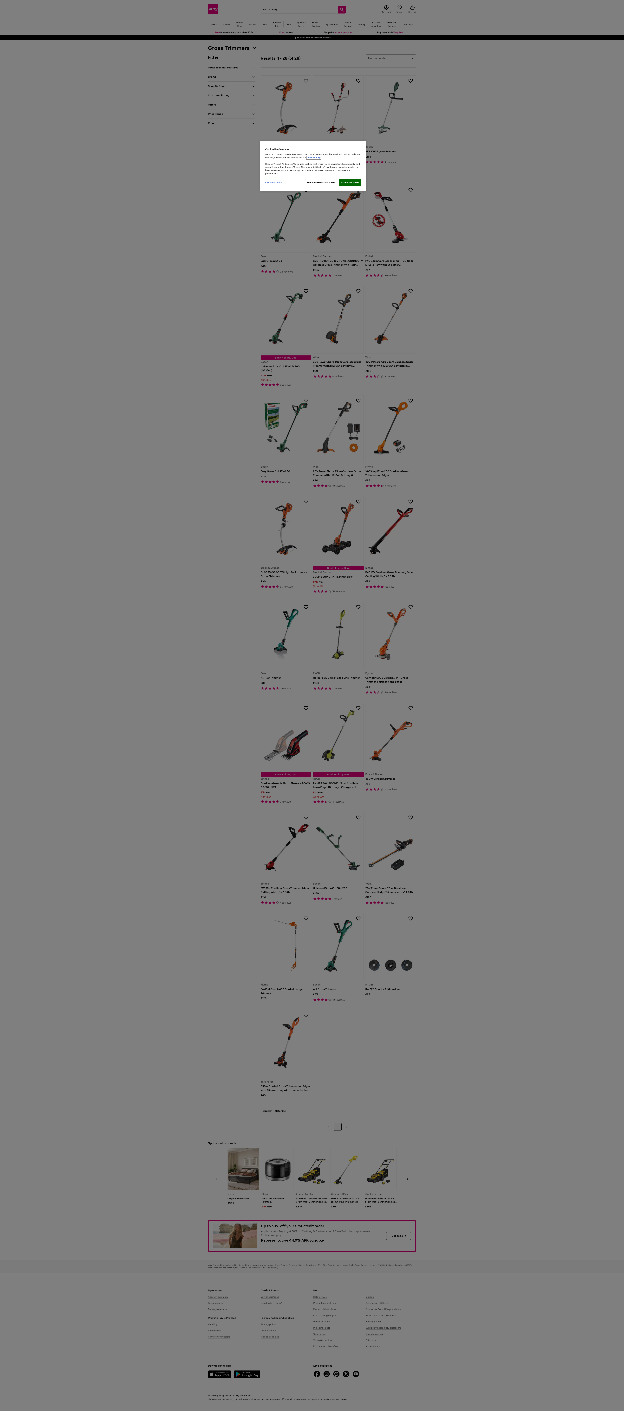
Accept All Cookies (350, 182)
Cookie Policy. (314, 157)
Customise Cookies (274, 182)
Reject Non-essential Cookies (321, 182)
